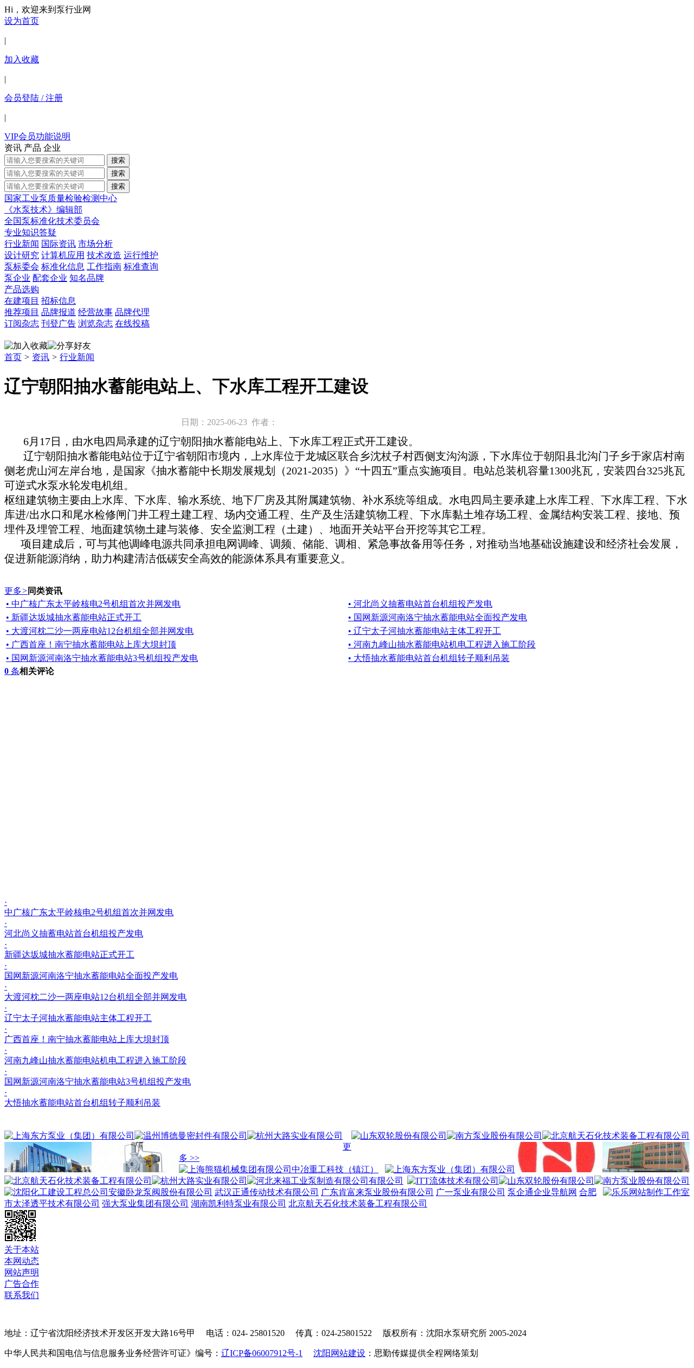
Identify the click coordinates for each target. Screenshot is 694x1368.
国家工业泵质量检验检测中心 (60, 198)
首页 (13, 357)
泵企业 (17, 277)
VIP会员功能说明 (37, 136)
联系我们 (21, 1295)
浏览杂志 (95, 323)
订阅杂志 (21, 323)
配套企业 (50, 277)
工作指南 (104, 266)
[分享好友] (69, 346)
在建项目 (21, 300)
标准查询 (141, 266)
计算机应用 (63, 255)
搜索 (118, 160)
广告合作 (21, 1283)
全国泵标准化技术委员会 (52, 221)
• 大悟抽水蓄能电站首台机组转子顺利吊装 (429, 658)
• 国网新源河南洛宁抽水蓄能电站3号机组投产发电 (102, 658)
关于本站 (21, 1249)
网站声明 (21, 1272)
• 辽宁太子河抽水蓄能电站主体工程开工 (424, 630)
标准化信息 (63, 266)
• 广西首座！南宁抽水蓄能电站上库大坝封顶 (91, 644)
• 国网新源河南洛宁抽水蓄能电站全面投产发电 (437, 617)
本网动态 (21, 1261)
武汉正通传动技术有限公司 (267, 1192)
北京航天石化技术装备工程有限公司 (357, 1203)
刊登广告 (58, 323)
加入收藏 (21, 59)
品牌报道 (58, 312)
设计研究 (21, 255)
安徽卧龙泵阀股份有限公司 (160, 1192)
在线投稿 (132, 323)
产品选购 (21, 289)
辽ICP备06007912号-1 (262, 1353)
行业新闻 (21, 243)
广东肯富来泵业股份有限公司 (377, 1192)
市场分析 (95, 243)
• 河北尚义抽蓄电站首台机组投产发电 (420, 603)
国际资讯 (58, 243)
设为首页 (21, 20)
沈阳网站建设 (339, 1353)
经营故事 (95, 312)
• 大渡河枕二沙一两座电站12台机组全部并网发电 (100, 630)
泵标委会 (21, 266)
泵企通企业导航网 (542, 1192)
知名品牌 (86, 277)
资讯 (40, 357)
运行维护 (141, 255)
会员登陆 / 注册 (33, 97)
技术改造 (104, 255)
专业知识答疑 (30, 232)
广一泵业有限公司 (470, 1192)
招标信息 (58, 300)
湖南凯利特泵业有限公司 (238, 1203)
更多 (16, 590)
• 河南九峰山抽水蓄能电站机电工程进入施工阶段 (442, 644)
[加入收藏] (26, 346)
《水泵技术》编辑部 (43, 209)
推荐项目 (21, 312)
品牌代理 (132, 312)
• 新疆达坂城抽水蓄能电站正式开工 (74, 617)
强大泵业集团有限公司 (145, 1203)
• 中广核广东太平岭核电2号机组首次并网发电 (93, 603)
